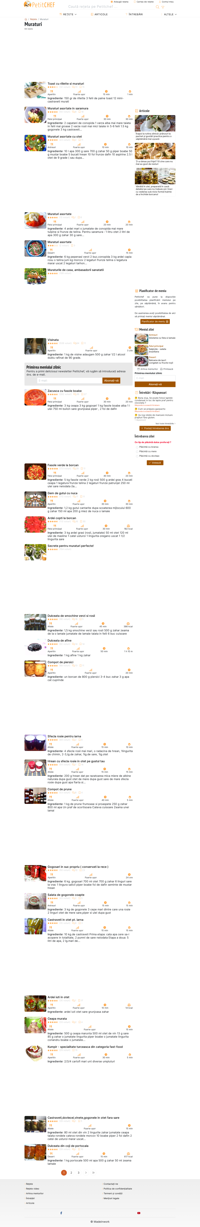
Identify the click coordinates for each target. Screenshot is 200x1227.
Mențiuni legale (111, 1198)
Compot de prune (60, 789)
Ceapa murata (57, 1018)
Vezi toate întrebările (165, 423)
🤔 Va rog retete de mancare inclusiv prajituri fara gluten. (154, 416)
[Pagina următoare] (86, 1173)
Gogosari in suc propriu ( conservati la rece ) (78, 866)
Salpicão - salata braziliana (157, 350)
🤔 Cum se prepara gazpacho (150, 409)
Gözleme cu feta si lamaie (162, 338)
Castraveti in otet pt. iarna (65, 919)
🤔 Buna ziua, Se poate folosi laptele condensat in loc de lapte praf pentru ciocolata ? (154, 400)
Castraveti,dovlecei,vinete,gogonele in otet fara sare (83, 1117)
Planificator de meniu (154, 321)
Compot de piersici (60, 662)
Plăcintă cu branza (148, 446)
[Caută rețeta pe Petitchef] (157, 7)
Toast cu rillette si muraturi (66, 83)
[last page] (93, 1173)
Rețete (67, 14)
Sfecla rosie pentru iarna (64, 736)
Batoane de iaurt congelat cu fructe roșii (161, 361)
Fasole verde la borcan (63, 465)
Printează (168, 369)
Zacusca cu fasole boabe (65, 391)
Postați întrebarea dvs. (157, 428)
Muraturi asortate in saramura (68, 108)
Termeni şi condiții (113, 1193)
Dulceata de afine (59, 640)
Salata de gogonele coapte (66, 895)
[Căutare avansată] (162, 7)
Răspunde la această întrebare (147, 405)
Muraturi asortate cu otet (65, 136)
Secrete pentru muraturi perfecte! (71, 546)
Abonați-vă (111, 380)
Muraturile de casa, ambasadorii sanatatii (76, 270)
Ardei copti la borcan (62, 518)
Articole (101, 14)
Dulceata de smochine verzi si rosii (71, 615)
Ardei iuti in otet (58, 997)
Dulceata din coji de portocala (68, 1146)
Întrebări (135, 14)
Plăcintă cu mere (147, 451)
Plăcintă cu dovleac (149, 455)
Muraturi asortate (59, 214)
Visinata (53, 340)
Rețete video (32, 1188)
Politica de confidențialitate (118, 1188)
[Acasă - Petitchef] (25, 19)
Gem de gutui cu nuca (62, 493)
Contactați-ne (111, 1184)
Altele (168, 14)
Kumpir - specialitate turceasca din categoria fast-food (85, 1046)
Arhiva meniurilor (149, 369)
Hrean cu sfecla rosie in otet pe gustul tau (76, 761)
